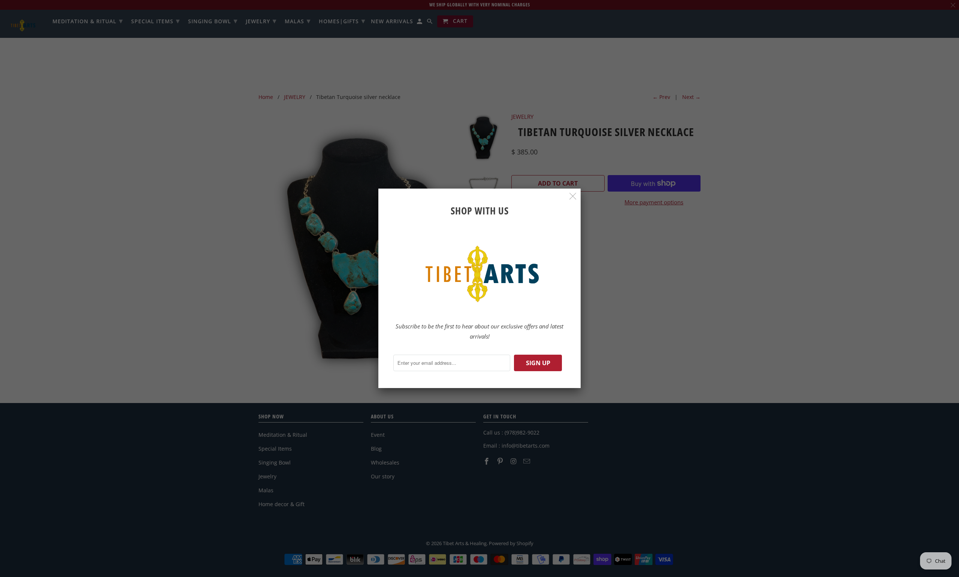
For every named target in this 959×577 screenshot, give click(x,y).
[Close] (573, 196)
